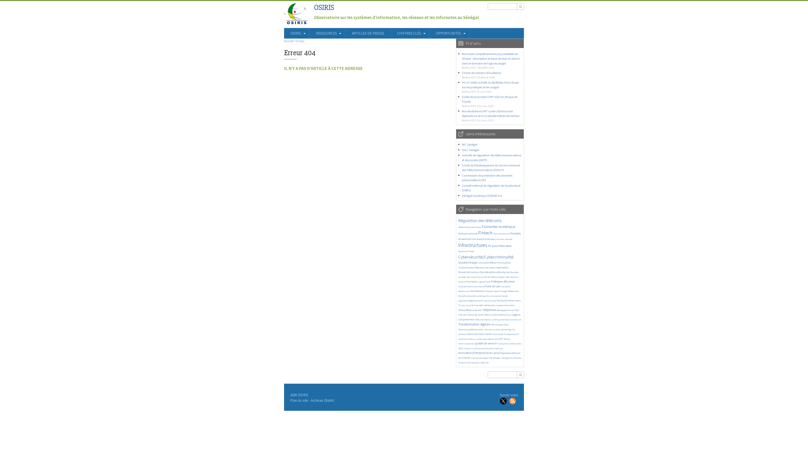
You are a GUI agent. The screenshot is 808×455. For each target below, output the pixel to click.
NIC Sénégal (469, 144)
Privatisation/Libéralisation (509, 343)
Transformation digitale (474, 324)
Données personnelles (491, 272)
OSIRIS (324, 7)
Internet (462, 314)
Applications (502, 267)
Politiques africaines (503, 281)
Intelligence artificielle (511, 358)
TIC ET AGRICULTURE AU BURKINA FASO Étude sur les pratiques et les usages (490, 87)
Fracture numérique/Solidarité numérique (483, 348)
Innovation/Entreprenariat (475, 353)
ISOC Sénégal (470, 150)
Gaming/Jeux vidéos (476, 362)
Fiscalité (462, 286)
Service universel (492, 329)
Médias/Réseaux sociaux (470, 310)
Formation (472, 281)
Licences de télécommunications (494, 262)
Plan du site (299, 400)
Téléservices (513, 291)
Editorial (462, 362)
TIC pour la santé (465, 305)
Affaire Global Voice (500, 324)
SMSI (460, 348)
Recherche (463, 251)
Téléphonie (489, 310)
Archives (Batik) (322, 400)
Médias (494, 277)
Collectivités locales (475, 314)
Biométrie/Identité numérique (472, 296)
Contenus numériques (476, 339)
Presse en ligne (492, 291)
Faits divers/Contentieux (484, 239)
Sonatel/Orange (467, 262)
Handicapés (498, 334)
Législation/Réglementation (471, 300)
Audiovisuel (515, 319)
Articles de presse (368, 33)
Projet (471, 251)
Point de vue (492, 286)
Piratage (503, 291)
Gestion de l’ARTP (495, 339)
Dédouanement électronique (497, 314)
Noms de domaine (501, 233)
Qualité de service (485, 343)
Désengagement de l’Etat (508, 310)
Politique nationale (468, 233)
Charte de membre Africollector (481, 75)
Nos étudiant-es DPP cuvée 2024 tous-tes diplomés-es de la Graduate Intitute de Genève (490, 115)
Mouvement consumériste (478, 277)
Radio (518, 300)
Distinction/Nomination (479, 334)
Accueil (288, 41)
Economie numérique (498, 226)
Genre (481, 286)
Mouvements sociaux (469, 272)
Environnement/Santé (497, 296)
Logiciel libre (484, 281)
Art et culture (472, 286)
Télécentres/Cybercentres (469, 227)
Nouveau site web (504, 239)
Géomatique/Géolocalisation (471, 329)
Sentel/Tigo (506, 329)
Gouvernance (490, 300)
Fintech (485, 233)
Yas (487, 362)
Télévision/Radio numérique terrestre (492, 319)
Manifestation (477, 291)
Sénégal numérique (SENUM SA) (482, 196)
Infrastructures (472, 245)
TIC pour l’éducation (500, 246)
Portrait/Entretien (506, 300)
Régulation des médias (485, 267)
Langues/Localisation (505, 305)
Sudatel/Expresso (466, 267)
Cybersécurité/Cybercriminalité (485, 257)
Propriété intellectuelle (484, 305)
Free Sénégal (494, 358)
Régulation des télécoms (480, 220)
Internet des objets (479, 358)
